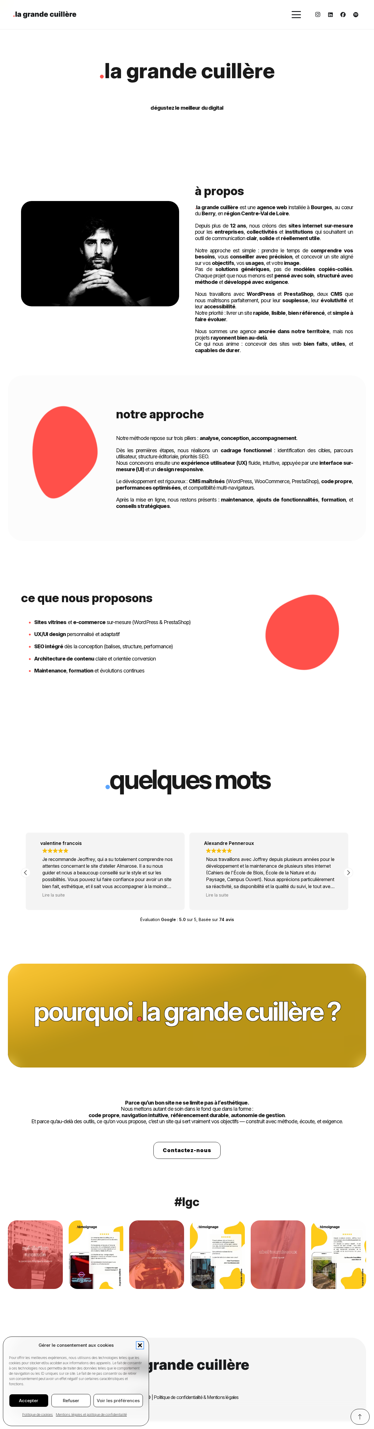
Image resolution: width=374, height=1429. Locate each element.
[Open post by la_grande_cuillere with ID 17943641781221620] (35, 1254)
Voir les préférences (118, 1400)
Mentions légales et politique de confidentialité (91, 1414)
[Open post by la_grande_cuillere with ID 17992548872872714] (217, 1254)
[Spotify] (355, 14)
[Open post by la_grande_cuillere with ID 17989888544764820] (338, 1254)
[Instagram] (317, 14)
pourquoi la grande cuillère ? (187, 1011)
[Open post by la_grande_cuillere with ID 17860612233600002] (156, 1254)
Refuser (71, 1400)
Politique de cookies (37, 1414)
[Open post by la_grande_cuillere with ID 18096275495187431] (96, 1254)
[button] (140, 1345)
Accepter (28, 1400)
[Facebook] (343, 14)
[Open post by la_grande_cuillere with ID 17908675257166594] (278, 1254)
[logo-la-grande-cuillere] (44, 14)
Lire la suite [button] (53, 894)
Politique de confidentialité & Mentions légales (196, 1397)
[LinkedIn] (330, 14)
